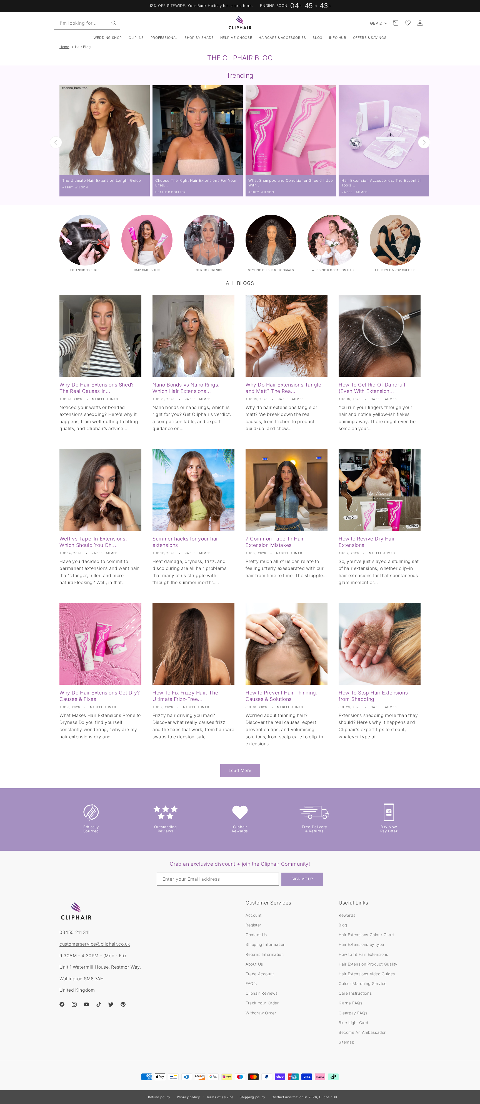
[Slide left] (56, 142)
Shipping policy (252, 1097)
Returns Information (265, 954)
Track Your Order (262, 1003)
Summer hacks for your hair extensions (185, 542)
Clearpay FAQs (353, 1012)
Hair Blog (83, 47)
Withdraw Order (261, 1012)
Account (253, 915)
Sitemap (346, 1042)
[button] (136, 37)
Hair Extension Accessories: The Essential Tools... (381, 182)
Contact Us (256, 934)
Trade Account (260, 973)
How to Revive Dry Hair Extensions (367, 542)
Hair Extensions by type (361, 944)
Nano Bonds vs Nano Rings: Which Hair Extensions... (186, 388)
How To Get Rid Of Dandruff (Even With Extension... (372, 388)
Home (64, 47)
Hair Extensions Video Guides (367, 973)
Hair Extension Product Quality (368, 964)
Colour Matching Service (363, 983)
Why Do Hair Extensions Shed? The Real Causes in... (96, 388)
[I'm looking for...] (114, 23)
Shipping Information (266, 944)
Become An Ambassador (362, 1032)
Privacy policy (188, 1097)
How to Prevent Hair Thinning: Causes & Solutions (282, 696)
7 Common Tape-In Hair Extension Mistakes (275, 542)
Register (253, 925)
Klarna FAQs (350, 1003)
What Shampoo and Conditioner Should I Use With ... (290, 182)
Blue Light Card (353, 1022)
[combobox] (87, 23)
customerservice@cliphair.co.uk (94, 944)
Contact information (287, 1097)
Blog (343, 925)
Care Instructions (355, 993)
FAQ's (251, 983)
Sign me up (302, 879)
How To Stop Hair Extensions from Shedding (373, 696)
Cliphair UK (328, 1097)
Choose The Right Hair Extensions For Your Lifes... (196, 182)
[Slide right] (424, 142)
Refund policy (159, 1097)
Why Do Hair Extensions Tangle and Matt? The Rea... (283, 388)
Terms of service (219, 1097)
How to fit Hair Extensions (363, 954)
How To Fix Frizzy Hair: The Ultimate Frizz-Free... (185, 696)
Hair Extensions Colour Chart (366, 934)
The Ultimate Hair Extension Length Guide (101, 180)
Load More (240, 770)
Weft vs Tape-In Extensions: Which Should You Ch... (93, 542)
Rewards (347, 915)
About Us (254, 964)
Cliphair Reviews (262, 993)
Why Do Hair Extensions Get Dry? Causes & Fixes (99, 696)
